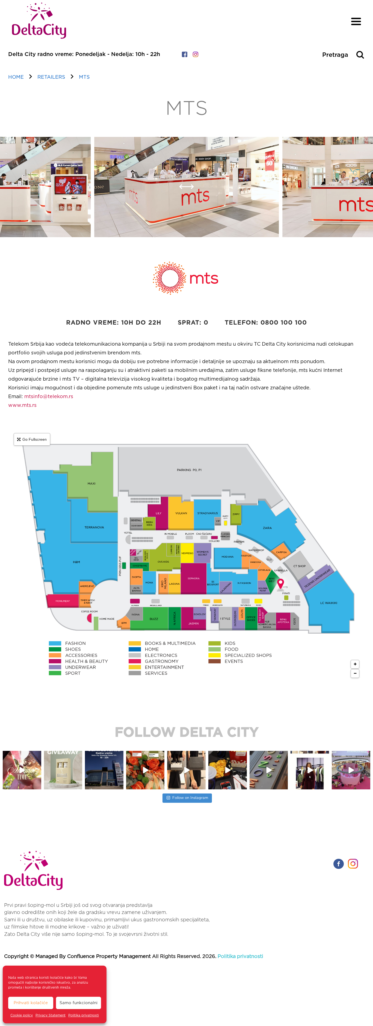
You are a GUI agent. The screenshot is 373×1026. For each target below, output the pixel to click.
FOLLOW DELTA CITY (187, 732)
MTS (84, 77)
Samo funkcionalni (78, 1003)
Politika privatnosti (83, 1015)
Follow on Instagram (190, 798)
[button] (183, 190)
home (16, 77)
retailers (51, 77)
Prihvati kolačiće (31, 1003)
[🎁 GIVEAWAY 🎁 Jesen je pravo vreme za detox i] (63, 770)
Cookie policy (21, 1015)
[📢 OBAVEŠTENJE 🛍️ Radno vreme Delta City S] (104, 770)
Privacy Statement (50, 1015)
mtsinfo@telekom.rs (48, 396)
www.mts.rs (22, 405)
